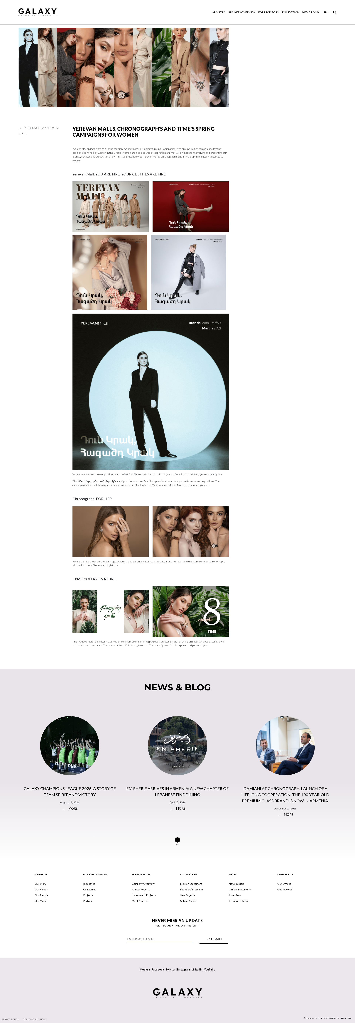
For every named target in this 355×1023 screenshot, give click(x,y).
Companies (89, 889)
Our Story (40, 883)
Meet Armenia (140, 900)
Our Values (41, 889)
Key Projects (187, 895)
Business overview (242, 12)
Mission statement (191, 883)
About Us (219, 12)
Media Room (310, 12)
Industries (89, 883)
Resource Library (238, 900)
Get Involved (285, 889)
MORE (69, 808)
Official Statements (240, 889)
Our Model (41, 900)
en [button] (326, 12)
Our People (41, 895)
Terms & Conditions (34, 1019)
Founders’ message (191, 889)
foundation (290, 12)
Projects (88, 895)
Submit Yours (188, 900)
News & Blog (236, 883)
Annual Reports (141, 889)
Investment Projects (144, 895)
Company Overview (143, 883)
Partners (88, 900)
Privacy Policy (10, 1019)
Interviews (235, 895)
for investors (268, 12)
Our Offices (284, 883)
